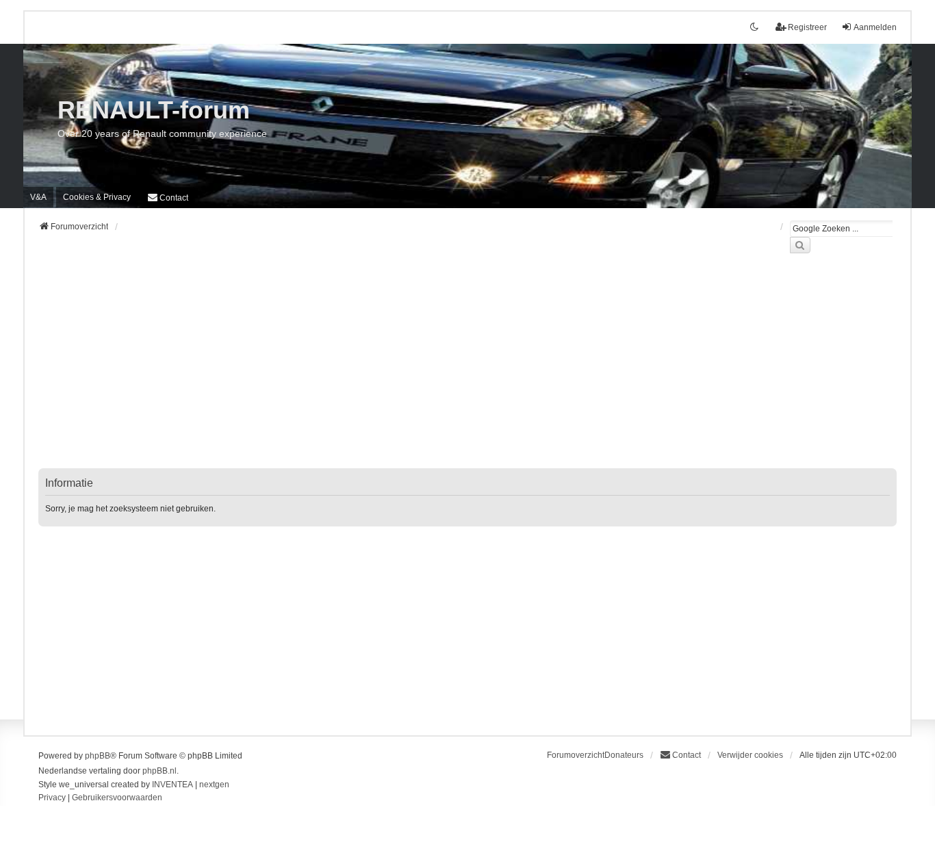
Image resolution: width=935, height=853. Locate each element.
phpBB (97, 756)
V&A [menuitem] (38, 197)
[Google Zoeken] (800, 245)
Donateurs (623, 755)
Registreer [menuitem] (807, 27)
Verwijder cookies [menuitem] (750, 755)
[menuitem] (97, 197)
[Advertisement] (449, 369)
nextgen (214, 784)
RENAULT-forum (153, 110)
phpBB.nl (159, 771)
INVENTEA (172, 784)
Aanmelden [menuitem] (875, 27)
